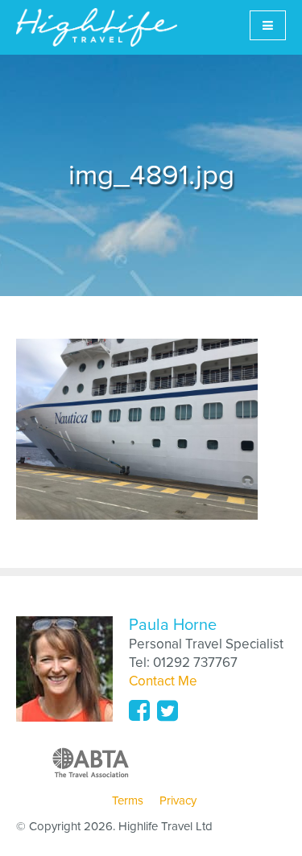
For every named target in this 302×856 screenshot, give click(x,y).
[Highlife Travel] (96, 27)
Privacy (178, 800)
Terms (127, 800)
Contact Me (163, 681)
